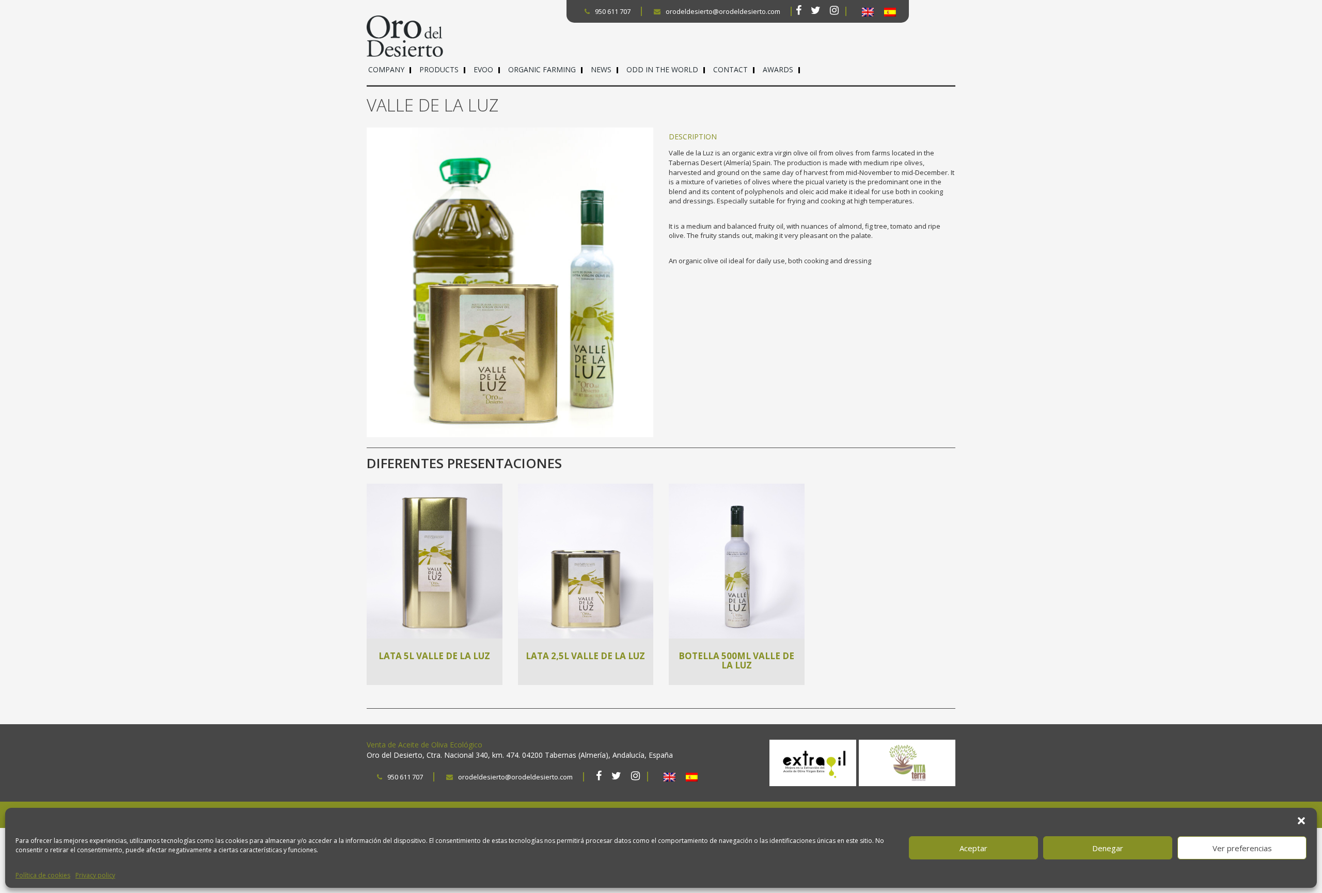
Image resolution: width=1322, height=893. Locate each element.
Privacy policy (95, 875)
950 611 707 (613, 11)
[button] (1301, 821)
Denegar (1107, 848)
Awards (778, 69)
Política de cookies (42, 875)
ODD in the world (662, 69)
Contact (730, 69)
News (601, 69)
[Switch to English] (868, 12)
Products (439, 69)
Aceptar (973, 848)
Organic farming (542, 69)
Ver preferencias (1242, 848)
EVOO (483, 69)
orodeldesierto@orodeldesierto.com (723, 11)
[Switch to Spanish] (890, 12)
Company (386, 69)
